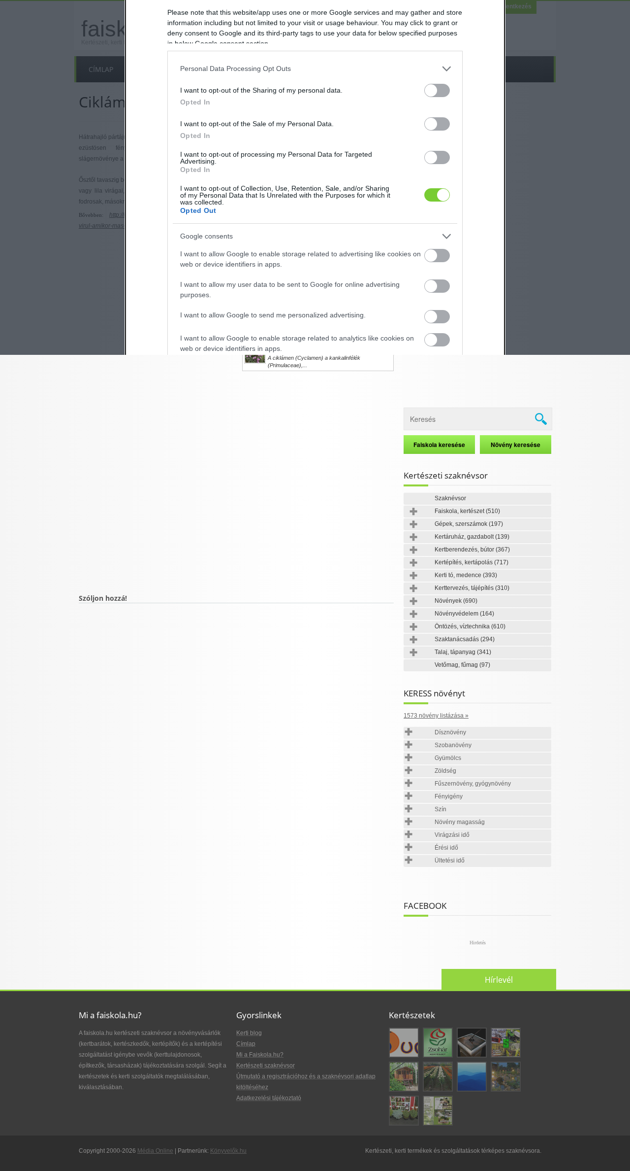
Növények (456, 600)
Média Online (155, 1150)
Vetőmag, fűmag (462, 664)
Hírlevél (499, 979)
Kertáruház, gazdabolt (472, 536)
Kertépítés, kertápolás (471, 562)
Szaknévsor (450, 498)
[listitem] (315, 69)
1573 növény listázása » (436, 715)
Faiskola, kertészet (467, 511)
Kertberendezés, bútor (472, 549)
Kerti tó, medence (466, 575)
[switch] (437, 90)
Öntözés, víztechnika (470, 626)
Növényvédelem (464, 613)
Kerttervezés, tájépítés (472, 588)
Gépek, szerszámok (469, 523)
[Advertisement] (236, 490)
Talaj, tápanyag (463, 652)
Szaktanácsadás (465, 639)
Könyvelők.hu (228, 1150)
